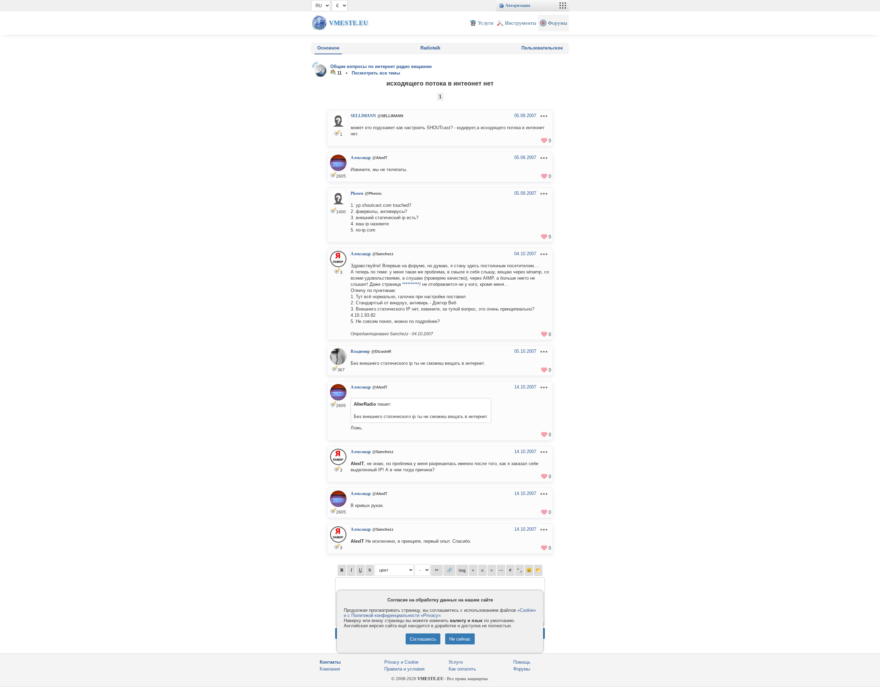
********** (410, 284)
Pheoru (357, 193)
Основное (328, 47)
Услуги (456, 662)
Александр (361, 157)
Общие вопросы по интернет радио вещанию (381, 66)
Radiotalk (430, 47)
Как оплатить (462, 669)
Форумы (521, 669)
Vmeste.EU (348, 22)
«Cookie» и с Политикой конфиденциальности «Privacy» (440, 613)
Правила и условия (404, 669)
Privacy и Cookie (401, 662)
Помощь (521, 662)
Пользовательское (542, 47)
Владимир (360, 351)
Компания (330, 669)
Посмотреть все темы (376, 73)
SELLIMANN (363, 115)
